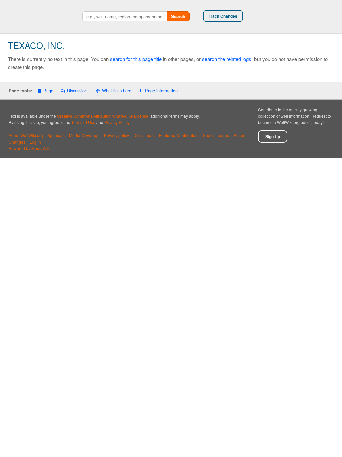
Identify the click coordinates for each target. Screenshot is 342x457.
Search (178, 16)
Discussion (77, 90)
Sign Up (272, 136)
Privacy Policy (116, 122)
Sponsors (56, 135)
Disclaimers (144, 135)
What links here (116, 90)
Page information (161, 90)
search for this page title (136, 58)
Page (48, 90)
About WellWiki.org (26, 135)
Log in (35, 142)
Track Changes (223, 16)
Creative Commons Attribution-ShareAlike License (102, 116)
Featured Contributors (179, 135)
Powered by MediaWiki (29, 148)
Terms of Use (83, 122)
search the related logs (226, 58)
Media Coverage (84, 135)
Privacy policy (116, 135)
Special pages (216, 135)
